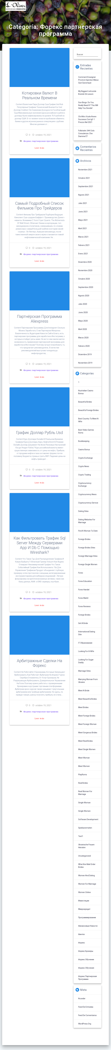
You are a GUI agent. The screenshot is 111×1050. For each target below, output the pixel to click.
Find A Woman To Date (88, 531)
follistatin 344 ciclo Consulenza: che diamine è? (86, 133)
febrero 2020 (84, 346)
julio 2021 (82, 203)
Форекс (81, 943)
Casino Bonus (84, 449)
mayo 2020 (83, 321)
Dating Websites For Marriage (86, 521)
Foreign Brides (84, 539)
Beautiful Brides (85, 402)
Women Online (84, 892)
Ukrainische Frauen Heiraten (86, 846)
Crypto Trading (84, 475)
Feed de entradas (85, 1007)
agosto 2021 (83, 195)
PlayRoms (82, 774)
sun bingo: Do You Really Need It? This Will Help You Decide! (88, 105)
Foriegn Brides (84, 615)
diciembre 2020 (85, 262)
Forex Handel (83, 590)
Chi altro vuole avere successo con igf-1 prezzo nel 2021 (87, 119)
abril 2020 (82, 329)
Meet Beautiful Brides (87, 699)
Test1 (80, 836)
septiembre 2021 (85, 186)
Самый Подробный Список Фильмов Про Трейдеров (39, 205)
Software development (88, 819)
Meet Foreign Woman (87, 724)
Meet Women (84, 766)
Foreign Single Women (87, 564)
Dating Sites (83, 511)
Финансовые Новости (87, 926)
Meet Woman (84, 758)
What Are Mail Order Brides (86, 865)
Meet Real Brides (85, 741)
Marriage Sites (84, 671)
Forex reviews (84, 606)
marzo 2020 (83, 338)
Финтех (81, 934)
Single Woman (84, 803)
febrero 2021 (84, 245)
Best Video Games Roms (86, 431)
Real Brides (83, 783)
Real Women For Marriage (85, 792)
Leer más (39, 148)
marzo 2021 (83, 237)
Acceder (81, 998)
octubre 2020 (84, 279)
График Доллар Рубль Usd (39, 432)
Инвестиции (83, 901)
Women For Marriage (87, 884)
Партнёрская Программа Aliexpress (39, 319)
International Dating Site (86, 633)
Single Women (84, 811)
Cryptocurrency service (88, 503)
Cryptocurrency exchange (84, 484)
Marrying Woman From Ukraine (88, 680)
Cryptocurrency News (87, 494)
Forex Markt (83, 598)
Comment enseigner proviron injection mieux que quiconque (88, 80)
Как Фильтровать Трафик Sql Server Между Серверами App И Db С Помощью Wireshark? (40, 545)
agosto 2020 (83, 296)
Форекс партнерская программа (40, 141)
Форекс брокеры (85, 951)
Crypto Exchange (85, 458)
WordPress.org (84, 1024)
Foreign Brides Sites (86, 548)
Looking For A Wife (86, 651)
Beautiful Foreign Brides (88, 410)
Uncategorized (84, 856)
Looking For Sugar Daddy (86, 661)
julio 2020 (82, 304)
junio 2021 (83, 212)
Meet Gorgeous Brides (87, 732)
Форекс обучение (86, 959)
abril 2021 (82, 228)
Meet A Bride (83, 690)
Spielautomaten (85, 828)
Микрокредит (84, 909)
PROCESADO (99, 6)
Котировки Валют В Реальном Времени (39, 95)
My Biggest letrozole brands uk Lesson (87, 92)
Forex (80, 573)
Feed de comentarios (87, 1015)
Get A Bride (83, 623)
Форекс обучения (86, 968)
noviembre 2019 (85, 363)
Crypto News (83, 466)
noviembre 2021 (85, 170)
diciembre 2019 (85, 354)
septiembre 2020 (85, 287)
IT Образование (85, 643)
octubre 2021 (84, 178)
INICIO (87, 6)
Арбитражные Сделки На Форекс (39, 663)
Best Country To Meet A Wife (88, 420)
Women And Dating (86, 875)
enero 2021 (83, 254)
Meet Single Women (86, 749)
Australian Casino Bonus (85, 392)
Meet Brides (83, 707)
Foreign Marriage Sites (87, 556)
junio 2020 (83, 312)
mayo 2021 (83, 220)
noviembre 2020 (85, 270)
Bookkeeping (83, 441)
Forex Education (85, 581)
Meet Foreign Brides (86, 716)
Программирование (87, 917)
